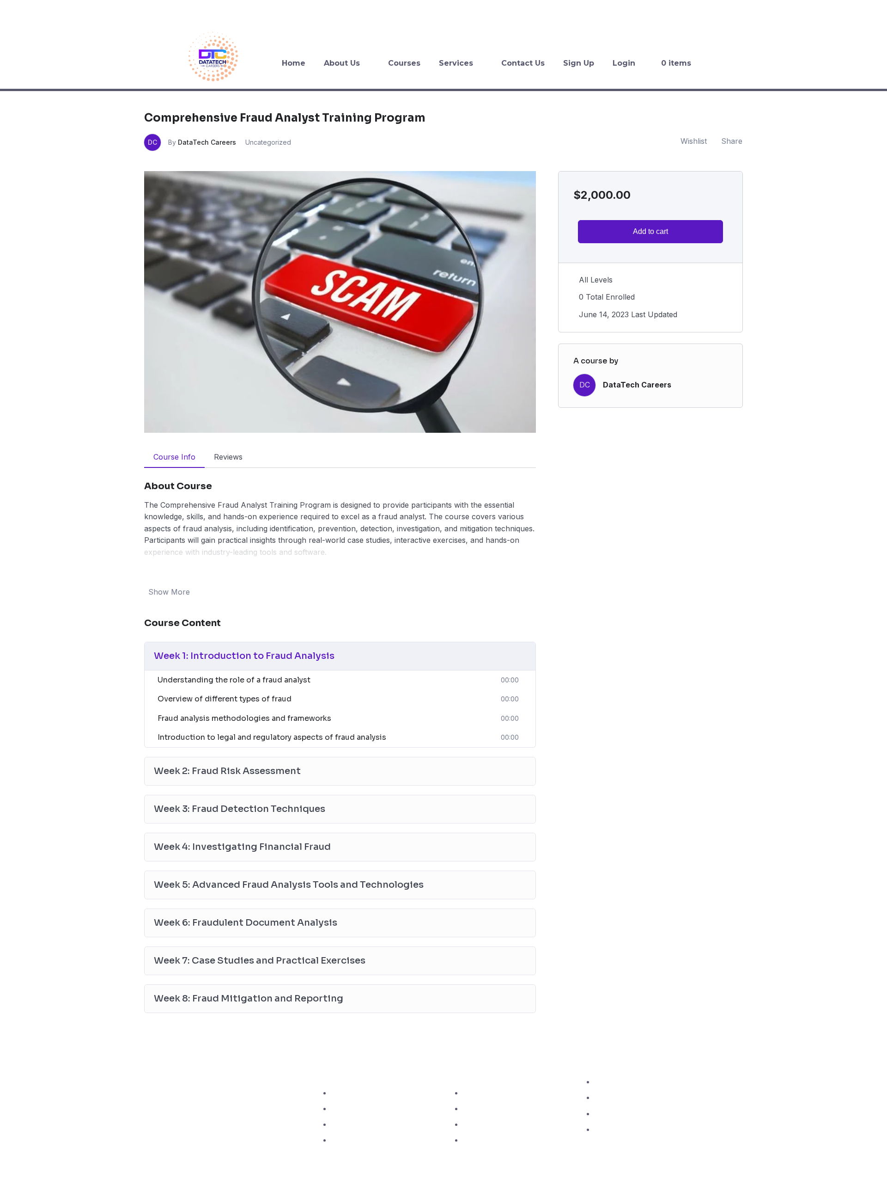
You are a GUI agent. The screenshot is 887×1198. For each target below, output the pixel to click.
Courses (404, 63)
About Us (342, 63)
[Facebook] (816, 11)
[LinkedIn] (873, 11)
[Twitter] (835, 11)
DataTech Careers (207, 142)
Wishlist (693, 141)
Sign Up (578, 63)
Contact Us (523, 63)
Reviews (228, 456)
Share (731, 141)
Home (293, 63)
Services (456, 63)
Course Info (174, 456)
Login (624, 63)
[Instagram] (854, 11)
